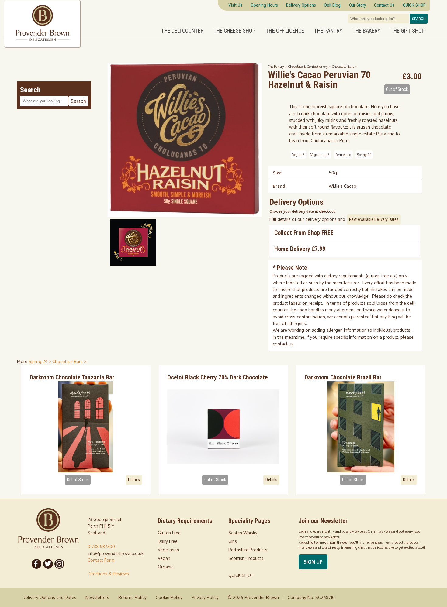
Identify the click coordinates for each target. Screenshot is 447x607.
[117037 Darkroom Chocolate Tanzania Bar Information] (86, 426)
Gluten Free (169, 532)
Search (419, 18)
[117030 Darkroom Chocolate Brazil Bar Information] (361, 426)
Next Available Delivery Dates (374, 219)
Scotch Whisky (242, 532)
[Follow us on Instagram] (59, 564)
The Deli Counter (182, 30)
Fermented (343, 154)
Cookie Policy (169, 597)
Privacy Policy (205, 597)
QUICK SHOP (241, 575)
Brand (279, 186)
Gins (232, 541)
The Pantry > (278, 66)
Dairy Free (168, 541)
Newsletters (97, 597)
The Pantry (328, 30)
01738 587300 (101, 546)
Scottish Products (245, 558)
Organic (165, 566)
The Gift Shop (407, 30)
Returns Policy (132, 597)
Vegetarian (319, 154)
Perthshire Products (247, 549)
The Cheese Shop (234, 30)
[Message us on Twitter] (48, 564)
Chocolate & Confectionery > (310, 66)
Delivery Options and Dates (49, 597)
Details (134, 479)
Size (277, 172)
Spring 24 (364, 154)
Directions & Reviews (108, 573)
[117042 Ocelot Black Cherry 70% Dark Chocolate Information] (223, 426)
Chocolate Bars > (344, 66)
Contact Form (101, 560)
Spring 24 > (40, 361)
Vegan (298, 154)
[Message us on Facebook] (36, 564)
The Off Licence (285, 30)
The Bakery (366, 30)
